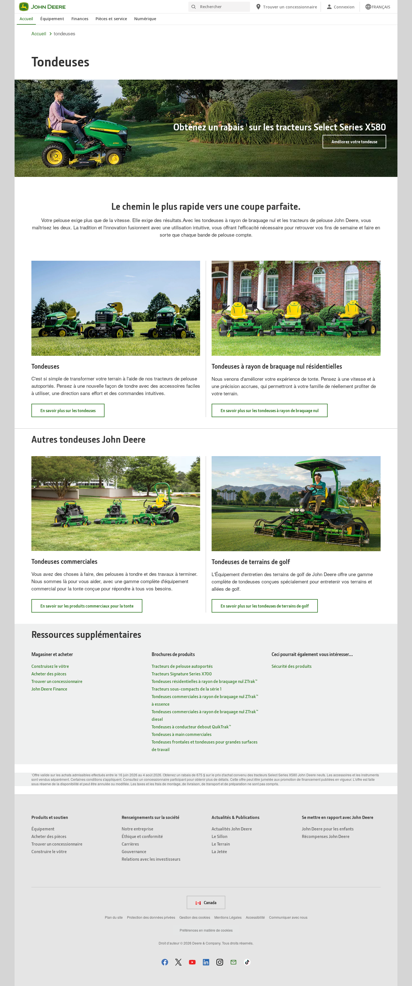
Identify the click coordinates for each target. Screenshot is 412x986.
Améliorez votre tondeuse (354, 141)
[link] (377, 7)
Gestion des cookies (194, 917)
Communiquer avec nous (288, 917)
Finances (79, 18)
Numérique (145, 18)
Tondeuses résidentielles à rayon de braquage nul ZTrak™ (204, 681)
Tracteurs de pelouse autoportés (182, 666)
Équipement (52, 18)
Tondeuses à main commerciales (182, 734)
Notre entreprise (137, 829)
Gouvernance (134, 851)
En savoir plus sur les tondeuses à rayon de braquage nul (274, 412)
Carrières (130, 844)
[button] (164, 962)
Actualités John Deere (232, 829)
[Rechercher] (193, 7)
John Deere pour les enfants (328, 829)
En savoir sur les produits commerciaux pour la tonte (91, 608)
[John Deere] (45, 6)
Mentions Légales (228, 917)
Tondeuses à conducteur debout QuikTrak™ (191, 726)
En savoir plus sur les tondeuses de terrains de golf (269, 608)
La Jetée (219, 851)
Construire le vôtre (49, 851)
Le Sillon (219, 836)
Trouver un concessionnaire (56, 681)
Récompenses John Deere (325, 836)
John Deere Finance (49, 689)
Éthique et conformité (142, 836)
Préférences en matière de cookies (206, 930)
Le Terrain (221, 844)
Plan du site (114, 917)
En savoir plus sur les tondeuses (72, 412)
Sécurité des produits (292, 666)
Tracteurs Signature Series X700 (182, 673)
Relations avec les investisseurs (151, 859)
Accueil (26, 18)
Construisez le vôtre (50, 666)
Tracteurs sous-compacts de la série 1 (186, 689)
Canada (209, 902)
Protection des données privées (151, 917)
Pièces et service (111, 18)
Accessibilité (255, 917)
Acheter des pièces (48, 673)
